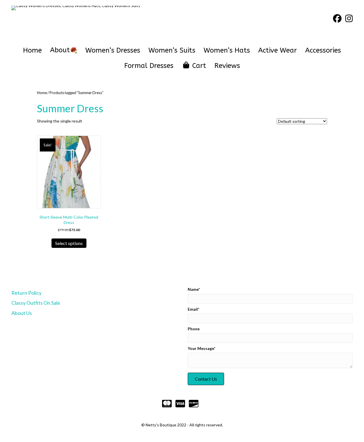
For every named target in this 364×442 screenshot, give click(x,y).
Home (32, 50)
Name (193, 289)
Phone (194, 328)
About (60, 50)
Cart (198, 66)
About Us (21, 313)
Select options (69, 243)
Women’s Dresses (112, 50)
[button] (206, 379)
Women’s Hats (227, 50)
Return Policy (26, 293)
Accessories (323, 50)
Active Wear (277, 50)
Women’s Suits (171, 50)
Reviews (227, 66)
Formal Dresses (148, 66)
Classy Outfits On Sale (35, 303)
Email (193, 309)
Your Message (201, 348)
